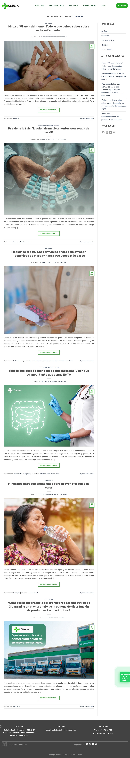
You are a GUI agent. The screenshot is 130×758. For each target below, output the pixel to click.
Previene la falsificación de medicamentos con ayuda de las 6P (48, 130)
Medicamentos (53, 125)
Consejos (42, 125)
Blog (103, 6)
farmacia (39, 361)
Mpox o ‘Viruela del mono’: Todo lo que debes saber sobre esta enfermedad (48, 28)
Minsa (71, 361)
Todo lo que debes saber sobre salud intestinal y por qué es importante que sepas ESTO (49, 372)
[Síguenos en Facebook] (103, 132)
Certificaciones (56, 6)
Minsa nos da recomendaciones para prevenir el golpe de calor (49, 485)
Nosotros (39, 6)
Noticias (48, 23)
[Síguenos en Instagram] (107, 132)
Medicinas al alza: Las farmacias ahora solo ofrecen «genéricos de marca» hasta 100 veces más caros (48, 253)
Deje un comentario (87, 118)
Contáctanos (89, 6)
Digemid (32, 361)
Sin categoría (53, 367)
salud (57, 474)
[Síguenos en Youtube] (114, 132)
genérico (46, 361)
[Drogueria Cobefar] (11, 6)
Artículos (43, 367)
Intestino (43, 474)
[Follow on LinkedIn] (110, 132)
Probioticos (51, 474)
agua (31, 593)
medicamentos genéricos (59, 361)
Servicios (73, 6)
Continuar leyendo (49, 110)
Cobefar (78, 16)
